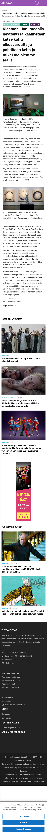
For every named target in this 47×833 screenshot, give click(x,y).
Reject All (23, 823)
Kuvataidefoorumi (11, 24)
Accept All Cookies (23, 829)
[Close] (43, 805)
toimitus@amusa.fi (12, 680)
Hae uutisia (6, 714)
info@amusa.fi (10, 663)
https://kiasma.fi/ (10, 306)
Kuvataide (35, 24)
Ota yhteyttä (6, 718)
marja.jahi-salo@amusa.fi (14, 705)
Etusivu (4, 11)
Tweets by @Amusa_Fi (11, 728)
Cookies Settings (23, 816)
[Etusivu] (7, 3)
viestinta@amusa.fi (12, 687)
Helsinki (24, 24)
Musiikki (5, 355)
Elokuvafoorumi (8, 397)
